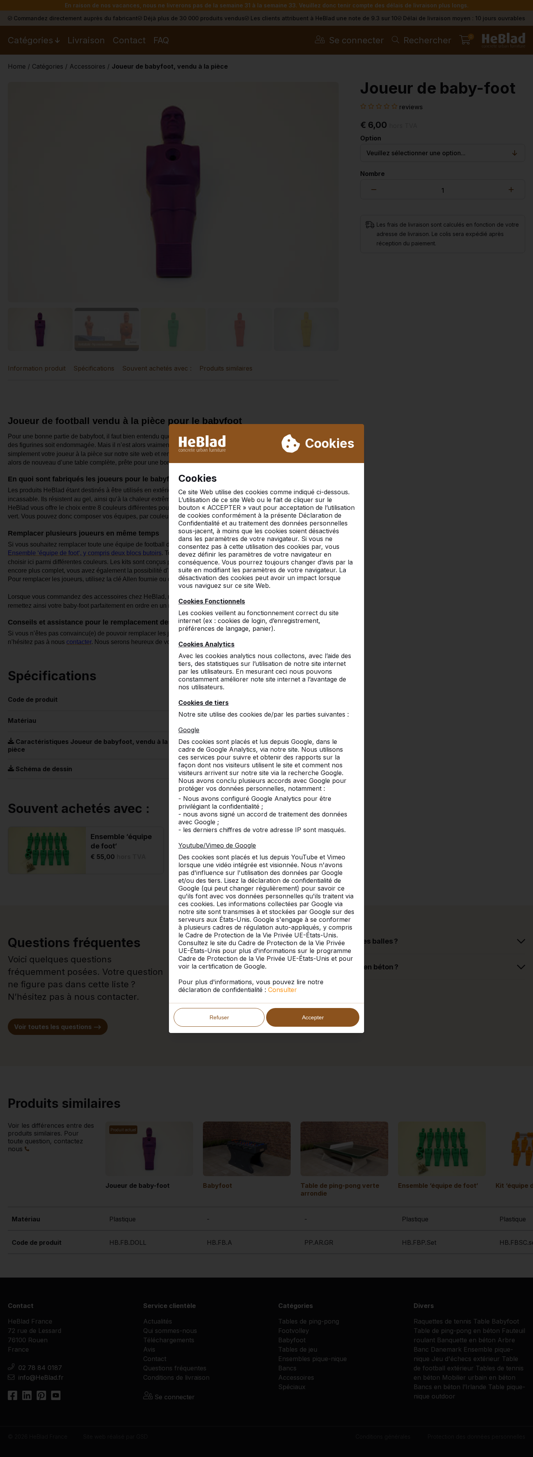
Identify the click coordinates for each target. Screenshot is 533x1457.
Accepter (313, 1017)
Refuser (219, 1017)
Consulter (282, 990)
